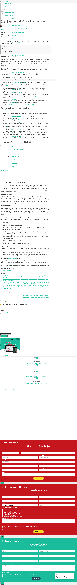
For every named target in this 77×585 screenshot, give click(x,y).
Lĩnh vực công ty (5, 463)
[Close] (2, 536)
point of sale (17, 312)
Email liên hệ (4, 499)
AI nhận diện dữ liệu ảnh (17, 25)
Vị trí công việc (5, 503)
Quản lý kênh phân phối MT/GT (9, 509)
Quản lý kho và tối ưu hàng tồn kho (9, 512)
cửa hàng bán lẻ (3, 312)
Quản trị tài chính (6, 514)
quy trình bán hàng (12, 258)
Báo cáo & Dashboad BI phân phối (19, 32)
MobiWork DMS (6, 355)
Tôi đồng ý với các (16, 572)
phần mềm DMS (11, 312)
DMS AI (13, 18)
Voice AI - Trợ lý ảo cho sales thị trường (20, 22)
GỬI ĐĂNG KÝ (38, 531)
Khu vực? (4, 468)
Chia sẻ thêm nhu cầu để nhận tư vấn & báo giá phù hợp (11, 518)
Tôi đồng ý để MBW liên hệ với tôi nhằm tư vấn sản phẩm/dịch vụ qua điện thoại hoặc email (20, 526)
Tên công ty (4, 459)
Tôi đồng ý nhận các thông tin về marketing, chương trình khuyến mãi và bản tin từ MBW (19, 527)
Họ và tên (4, 494)
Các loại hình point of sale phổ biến (8, 51)
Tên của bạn (4, 549)
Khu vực (40, 503)
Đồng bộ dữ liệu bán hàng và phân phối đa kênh (12, 513)
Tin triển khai (6, 14)
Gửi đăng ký (38, 478)
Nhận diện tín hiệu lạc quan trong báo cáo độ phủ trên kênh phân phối (23, 104)
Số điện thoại (41, 455)
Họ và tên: (23, 451)
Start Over (43, 578)
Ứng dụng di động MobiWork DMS (19, 38)
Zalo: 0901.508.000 (5, 1)
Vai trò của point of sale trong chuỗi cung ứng (11, 49)
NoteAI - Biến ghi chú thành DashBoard (20, 28)
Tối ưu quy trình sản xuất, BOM (9, 515)
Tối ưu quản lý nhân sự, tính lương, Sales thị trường (12, 516)
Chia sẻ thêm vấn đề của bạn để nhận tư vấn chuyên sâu (11, 563)
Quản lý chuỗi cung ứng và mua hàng (10, 511)
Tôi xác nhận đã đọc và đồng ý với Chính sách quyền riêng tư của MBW (16, 528)
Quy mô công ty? (42, 468)
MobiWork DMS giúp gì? (8, 12)
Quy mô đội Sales (42, 558)
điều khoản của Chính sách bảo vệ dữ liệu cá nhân (20, 572)
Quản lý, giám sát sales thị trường (9, 510)
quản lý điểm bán (24, 312)
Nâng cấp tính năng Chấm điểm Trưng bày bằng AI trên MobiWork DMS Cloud (20, 283)
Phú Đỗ (2, 29)
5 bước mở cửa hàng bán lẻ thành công (9, 52)
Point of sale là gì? (5, 48)
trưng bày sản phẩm (37, 96)
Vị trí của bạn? (41, 463)
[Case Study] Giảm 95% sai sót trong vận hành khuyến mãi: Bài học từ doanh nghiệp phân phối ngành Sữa (26, 282)
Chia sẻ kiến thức (7, 15)
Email (3, 455)
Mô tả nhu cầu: (4, 472)
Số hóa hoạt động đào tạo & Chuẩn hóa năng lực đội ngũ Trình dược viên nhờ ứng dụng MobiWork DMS (25, 285)
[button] (5, 8)
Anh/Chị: (4, 451)
